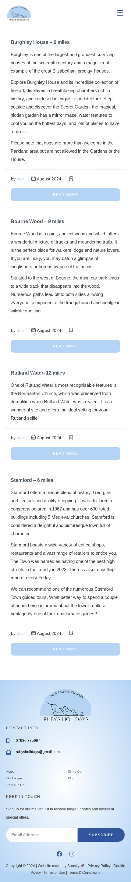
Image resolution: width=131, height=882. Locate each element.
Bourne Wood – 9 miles (37, 221)
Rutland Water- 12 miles (38, 372)
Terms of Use (54, 872)
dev (20, 178)
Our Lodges (14, 778)
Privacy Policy (99, 866)
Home (10, 771)
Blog (71, 778)
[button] (59, 853)
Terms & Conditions (84, 872)
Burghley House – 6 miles (40, 42)
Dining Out (75, 771)
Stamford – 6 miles (32, 480)
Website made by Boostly (59, 866)
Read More (65, 195)
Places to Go (15, 785)
